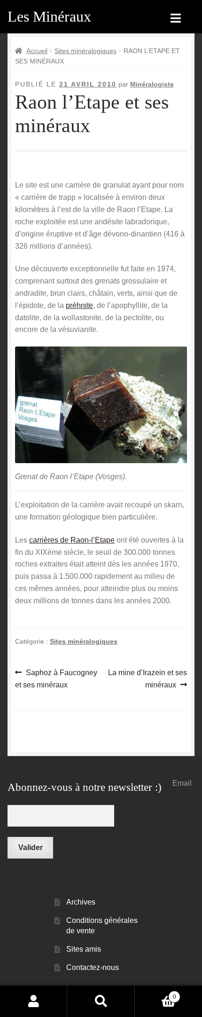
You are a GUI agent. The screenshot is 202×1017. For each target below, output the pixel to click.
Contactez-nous (92, 967)
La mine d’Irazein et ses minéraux (147, 678)
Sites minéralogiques (85, 51)
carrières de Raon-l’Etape (72, 540)
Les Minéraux (49, 16)
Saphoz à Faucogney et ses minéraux (56, 678)
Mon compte (33, 1001)
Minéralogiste (152, 84)
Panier (155, 993)
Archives (80, 902)
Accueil (36, 51)
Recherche (100, 1001)
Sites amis (83, 949)
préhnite (79, 305)
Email (182, 783)
